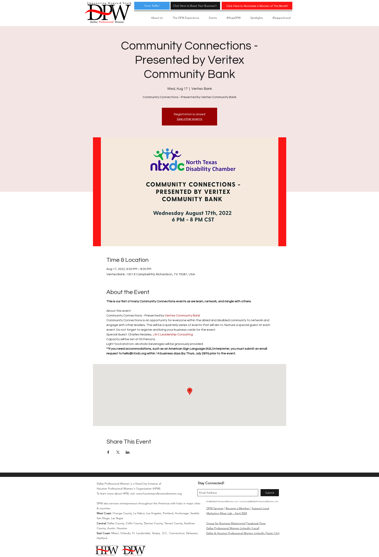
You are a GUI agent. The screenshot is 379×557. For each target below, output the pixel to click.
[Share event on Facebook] (108, 452)
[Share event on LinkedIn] (127, 452)
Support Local (260, 508)
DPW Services (214, 508)
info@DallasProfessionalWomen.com (222, 501)
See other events (189, 119)
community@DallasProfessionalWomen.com (259, 501)
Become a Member (238, 508)
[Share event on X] (118, 452)
